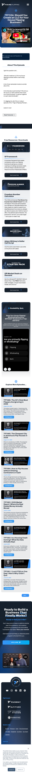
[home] (10, 5)
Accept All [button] (11, 769)
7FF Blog (7, 731)
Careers (7, 734)
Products (12, 728)
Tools (17, 728)
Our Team (25, 731)
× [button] (28, 748)
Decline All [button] (20, 769)
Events (7, 728)
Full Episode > (9, 417)
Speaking (13, 731)
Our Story (19, 731)
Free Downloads (23, 728)
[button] (28, 5)
